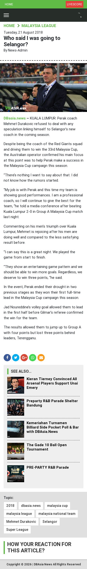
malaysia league (19, 514)
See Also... (21, 371)
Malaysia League (39, 25)
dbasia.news (31, 506)
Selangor (50, 522)
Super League (17, 530)
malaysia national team (56, 514)
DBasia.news (15, 118)
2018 (10, 506)
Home (9, 4)
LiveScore (74, 4)
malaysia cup (57, 506)
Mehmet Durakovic (21, 522)
